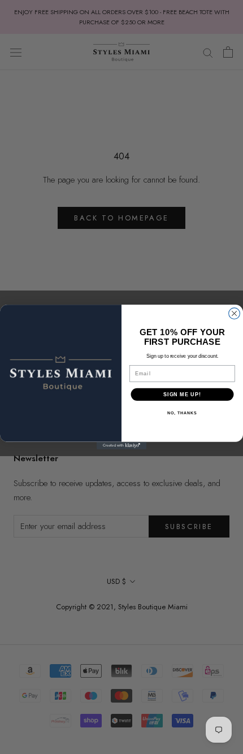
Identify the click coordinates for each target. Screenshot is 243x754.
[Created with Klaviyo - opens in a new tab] (121, 445)
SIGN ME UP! (182, 394)
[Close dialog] (234, 313)
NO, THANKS (182, 413)
